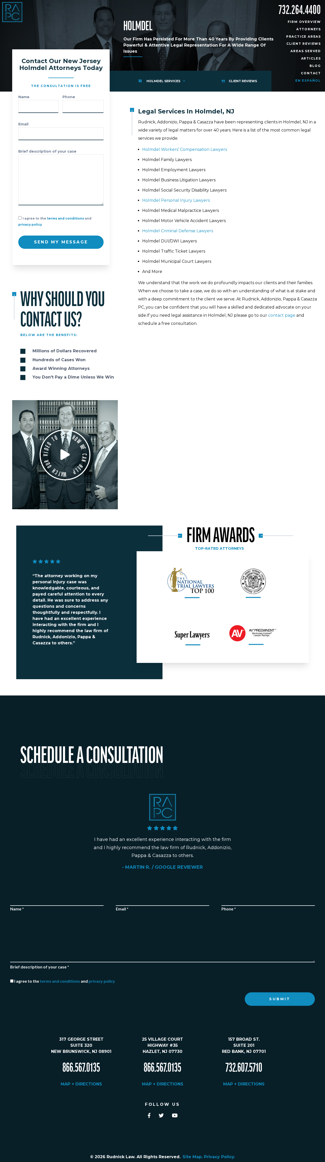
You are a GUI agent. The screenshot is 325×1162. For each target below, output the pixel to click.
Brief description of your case (47, 151)
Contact (311, 73)
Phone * (228, 908)
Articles (311, 58)
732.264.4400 (300, 10)
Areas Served (305, 51)
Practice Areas (303, 36)
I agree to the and (64, 981)
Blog (315, 66)
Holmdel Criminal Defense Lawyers (177, 230)
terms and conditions (65, 218)
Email (23, 124)
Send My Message (61, 242)
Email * (122, 908)
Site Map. (193, 1156)
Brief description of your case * (39, 966)
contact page (281, 315)
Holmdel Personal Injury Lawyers (176, 200)
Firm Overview (304, 22)
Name (23, 97)
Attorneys (308, 29)
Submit (279, 999)
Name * (17, 908)
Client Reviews (303, 44)
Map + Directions (81, 1084)
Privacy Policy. (219, 1156)
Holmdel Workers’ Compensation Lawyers (184, 149)
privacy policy (30, 224)
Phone (68, 97)
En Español (308, 80)
